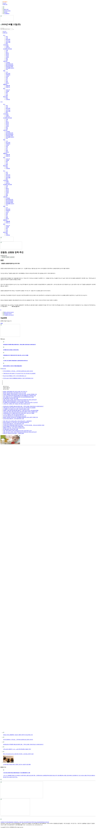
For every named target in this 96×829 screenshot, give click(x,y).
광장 (4, 88)
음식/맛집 (8, 73)
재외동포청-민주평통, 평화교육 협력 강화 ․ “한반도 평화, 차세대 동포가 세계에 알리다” (23, 406)
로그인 (4, 3)
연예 (7, 77)
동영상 (7, 83)
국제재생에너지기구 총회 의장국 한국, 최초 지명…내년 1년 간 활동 (18, 413)
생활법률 (8, 85)
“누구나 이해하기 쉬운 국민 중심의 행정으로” (13, 414)
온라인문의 (31, 822)
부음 (7, 95)
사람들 (7, 91)
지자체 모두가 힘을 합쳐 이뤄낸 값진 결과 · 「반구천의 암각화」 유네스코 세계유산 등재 (23, 425)
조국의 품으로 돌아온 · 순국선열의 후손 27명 (13, 418)
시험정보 (8, 99)
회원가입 (5, 4)
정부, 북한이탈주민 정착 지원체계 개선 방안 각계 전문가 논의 (17, 430)
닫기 (2, 101)
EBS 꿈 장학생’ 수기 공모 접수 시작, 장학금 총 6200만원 (16, 422)
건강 (7, 72)
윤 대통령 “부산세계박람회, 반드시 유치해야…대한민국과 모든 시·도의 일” (20, 402)
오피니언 (8, 89)
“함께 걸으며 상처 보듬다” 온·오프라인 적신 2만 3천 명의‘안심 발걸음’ (19, 407)
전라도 (7, 55)
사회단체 (5, 61)
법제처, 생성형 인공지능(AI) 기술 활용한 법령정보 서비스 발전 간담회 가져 (20, 417)
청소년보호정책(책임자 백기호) (41, 822)
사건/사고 (8, 40)
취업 (7, 98)
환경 (7, 43)
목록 (2, 323)
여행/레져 (8, 74)
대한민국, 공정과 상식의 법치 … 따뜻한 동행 (13, 433)
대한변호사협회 (9, 66)
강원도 (7, 57)
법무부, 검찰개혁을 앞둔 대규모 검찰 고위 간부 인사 (15, 391)
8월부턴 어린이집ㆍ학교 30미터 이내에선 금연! (14, 427)
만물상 (7, 46)
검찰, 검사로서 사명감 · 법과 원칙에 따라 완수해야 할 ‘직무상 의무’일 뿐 (20, 399)
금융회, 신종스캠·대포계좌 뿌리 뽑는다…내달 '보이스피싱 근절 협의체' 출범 (20, 410)
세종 (7, 59)
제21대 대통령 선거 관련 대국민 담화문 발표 (13, 426)
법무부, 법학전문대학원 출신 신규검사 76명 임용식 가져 (16, 401)
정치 (7, 36)
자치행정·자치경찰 (7, 48)
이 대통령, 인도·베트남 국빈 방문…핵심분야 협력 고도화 (16, 409)
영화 (7, 81)
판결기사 (8, 87)
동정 (7, 92)
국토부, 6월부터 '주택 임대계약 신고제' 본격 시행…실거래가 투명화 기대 (20, 394)
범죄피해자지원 (9, 63)
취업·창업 (5, 96)
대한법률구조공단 (10, 68)
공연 (7, 78)
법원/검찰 (8, 39)
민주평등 (8, 62)
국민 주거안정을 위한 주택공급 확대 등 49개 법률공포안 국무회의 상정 (19, 395)
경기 (7, 51)
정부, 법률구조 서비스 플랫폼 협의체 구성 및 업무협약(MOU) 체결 (18, 397)
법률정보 (5, 84)
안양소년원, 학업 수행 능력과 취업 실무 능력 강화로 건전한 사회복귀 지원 (20, 411)
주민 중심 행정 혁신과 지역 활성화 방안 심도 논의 (14, 415)
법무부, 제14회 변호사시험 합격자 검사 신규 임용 (14, 392)
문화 (4, 70)
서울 (7, 50)
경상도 (7, 54)
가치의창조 (5, 44)
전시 (7, 80)
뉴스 (4, 35)
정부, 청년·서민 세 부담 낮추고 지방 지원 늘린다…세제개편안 (17, 421)
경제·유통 (8, 42)
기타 (7, 69)
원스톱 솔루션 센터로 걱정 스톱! (10, 398)
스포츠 (7, 76)
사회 (7, 38)
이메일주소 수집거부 (18, 822)
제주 (7, 58)
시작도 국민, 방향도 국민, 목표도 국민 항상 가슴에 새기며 (16, 403)
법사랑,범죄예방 (9, 65)
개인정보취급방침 (9, 822)
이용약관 (3, 822)
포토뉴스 (8, 47)
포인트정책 (26, 822)
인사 (7, 94)
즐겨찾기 (5, 1)
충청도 (7, 53)
